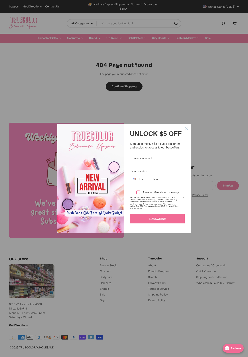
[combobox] (138, 179)
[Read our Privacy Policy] (183, 198)
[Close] (186, 128)
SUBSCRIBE (157, 218)
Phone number (138, 171)
